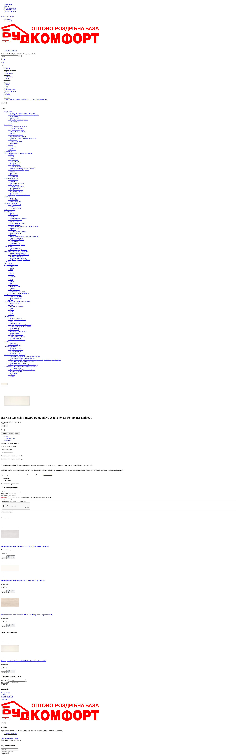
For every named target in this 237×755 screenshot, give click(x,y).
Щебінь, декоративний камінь (18, 293)
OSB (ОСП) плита (14, 303)
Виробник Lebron (14, 166)
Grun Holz (12, 198)
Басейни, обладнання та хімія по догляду (21, 113)
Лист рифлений (14, 328)
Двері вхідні (12, 343)
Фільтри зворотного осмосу (17, 363)
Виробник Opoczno (15, 351)
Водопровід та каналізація (17, 231)
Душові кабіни (13, 221)
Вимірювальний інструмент (17, 126)
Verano (11, 148)
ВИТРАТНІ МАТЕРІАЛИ (17, 131)
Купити (17, 433)
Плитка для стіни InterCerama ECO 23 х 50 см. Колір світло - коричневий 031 (26, 615)
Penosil (11, 275)
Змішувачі (12, 230)
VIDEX (11, 158)
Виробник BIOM (14, 163)
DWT (10, 270)
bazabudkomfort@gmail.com (9, 738)
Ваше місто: (4, 493)
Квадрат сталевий (14, 323)
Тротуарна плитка (14, 208)
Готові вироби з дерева (16, 306)
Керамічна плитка (10, 346)
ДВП (10, 308)
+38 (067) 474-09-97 (10, 50)
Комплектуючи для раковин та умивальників (23, 226)
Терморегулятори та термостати (19, 195)
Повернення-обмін (10, 9)
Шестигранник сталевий (16, 340)
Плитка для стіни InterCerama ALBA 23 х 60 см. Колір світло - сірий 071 (25, 546)
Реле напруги (13, 176)
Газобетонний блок (15, 296)
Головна (7, 68)
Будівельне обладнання (16, 130)
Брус (10, 305)
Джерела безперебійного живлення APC (21, 168)
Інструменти (8, 125)
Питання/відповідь (10, 8)
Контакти (7, 80)
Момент (11, 288)
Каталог (3, 694)
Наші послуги (8, 73)
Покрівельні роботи (15, 371)
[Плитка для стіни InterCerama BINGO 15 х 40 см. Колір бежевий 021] (4, 387)
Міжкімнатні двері (14, 345)
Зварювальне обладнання (17, 136)
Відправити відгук (6, 511)
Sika (10, 278)
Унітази (11, 216)
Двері (6, 341)
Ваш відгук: (4, 495)
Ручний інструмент (15, 141)
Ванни (11, 213)
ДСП (10, 311)
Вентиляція (12, 181)
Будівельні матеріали (11, 265)
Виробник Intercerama (15, 350)
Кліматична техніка (10, 178)
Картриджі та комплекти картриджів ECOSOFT (24, 356)
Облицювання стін (15, 298)
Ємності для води (14, 233)
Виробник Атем (14, 353)
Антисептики (13, 241)
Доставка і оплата (10, 11)
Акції (6, 71)
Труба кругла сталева (15, 335)
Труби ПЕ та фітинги (15, 238)
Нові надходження (10, 70)
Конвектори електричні (16, 183)
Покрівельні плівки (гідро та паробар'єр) (21, 370)
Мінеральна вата (14, 248)
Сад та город (8, 111)
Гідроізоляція (13, 285)
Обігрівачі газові (14, 188)
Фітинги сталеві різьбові (16, 245)
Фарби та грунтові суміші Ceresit (19, 260)
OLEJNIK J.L (13, 143)
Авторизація (8, 21)
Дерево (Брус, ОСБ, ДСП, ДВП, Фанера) (17, 301)
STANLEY (12, 146)
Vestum (11, 156)
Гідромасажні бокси (15, 220)
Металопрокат (9, 316)
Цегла (10, 300)
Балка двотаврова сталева (17, 320)
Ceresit (11, 268)
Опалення (12, 235)
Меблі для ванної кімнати (17, 223)
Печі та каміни (13, 193)
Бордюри (11, 206)
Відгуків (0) (8, 440)
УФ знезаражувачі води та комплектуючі (21, 358)
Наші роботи (8, 76)
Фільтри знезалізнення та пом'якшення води (22, 365)
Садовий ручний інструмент (18, 120)
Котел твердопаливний (16, 186)
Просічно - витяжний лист (17, 331)
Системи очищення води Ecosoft (14, 355)
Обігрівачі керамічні (15, 191)
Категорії (7, 84)
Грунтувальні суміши (15, 256)
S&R (10, 145)
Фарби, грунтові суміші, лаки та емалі (16, 251)
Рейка (10, 313)
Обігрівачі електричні (15, 190)
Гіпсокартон (8, 263)
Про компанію (5, 693)
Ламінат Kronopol (14, 201)
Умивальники (13, 215)
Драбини (11, 133)
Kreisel (11, 273)
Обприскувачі (13, 116)
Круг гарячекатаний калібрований (19, 325)
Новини (7, 78)
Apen (10, 266)
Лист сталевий (13, 330)
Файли (6, 6)
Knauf (10, 271)
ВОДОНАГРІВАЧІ (14, 228)
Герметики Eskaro (14, 286)
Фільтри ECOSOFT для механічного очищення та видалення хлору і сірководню (34, 360)
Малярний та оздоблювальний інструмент (22, 138)
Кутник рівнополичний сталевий (19, 326)
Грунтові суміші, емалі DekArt (18, 255)
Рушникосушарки (14, 243)
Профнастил (12, 373)
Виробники (8, 4)
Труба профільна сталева (16, 336)
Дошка (11, 310)
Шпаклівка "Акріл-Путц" (17, 291)
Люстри (11, 171)
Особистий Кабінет (7, 698)
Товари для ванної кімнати (17, 218)
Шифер (11, 376)
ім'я (2, 492)
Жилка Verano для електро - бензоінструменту (23, 115)
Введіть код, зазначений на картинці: (14, 501)
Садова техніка (13, 118)
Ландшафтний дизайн (11, 203)
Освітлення (12, 173)
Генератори (8, 151)
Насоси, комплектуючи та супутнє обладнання (23, 236)
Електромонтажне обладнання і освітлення (18, 153)
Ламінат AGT (13, 200)
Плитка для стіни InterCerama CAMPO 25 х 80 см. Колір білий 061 (23, 580)
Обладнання (12, 140)
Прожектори (13, 175)
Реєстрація (7, 19)
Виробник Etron (14, 165)
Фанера (11, 315)
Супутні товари (14, 290)
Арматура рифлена (15, 318)
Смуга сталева (13, 333)
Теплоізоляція (8, 246)
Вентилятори (13, 180)
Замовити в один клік (7, 433)
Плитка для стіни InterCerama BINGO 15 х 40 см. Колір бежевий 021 (26, 99)
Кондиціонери (13, 185)
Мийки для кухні (14, 225)
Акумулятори (13, 160)
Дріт (10, 321)
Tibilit (10, 280)
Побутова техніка (9, 210)
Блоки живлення (14, 161)
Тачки (10, 123)
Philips (11, 155)
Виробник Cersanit (14, 348)
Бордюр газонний (14, 205)
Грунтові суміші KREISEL (17, 253)
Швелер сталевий (14, 338)
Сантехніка (8, 211)
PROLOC (12, 276)
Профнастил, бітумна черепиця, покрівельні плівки (20, 366)
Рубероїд (11, 375)
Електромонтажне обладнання (18, 170)
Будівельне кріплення (15, 128)
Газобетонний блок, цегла (12, 295)
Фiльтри (3, 102)
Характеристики (9, 438)
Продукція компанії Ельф (17, 258)
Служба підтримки (7, 696)
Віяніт (11, 283)
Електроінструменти (15, 135)
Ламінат (7, 196)
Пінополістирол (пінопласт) (17, 250)
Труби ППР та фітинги (16, 240)
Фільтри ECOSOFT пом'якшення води (21, 361)
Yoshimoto (12, 150)
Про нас (7, 75)
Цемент (6, 261)
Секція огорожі (13, 121)
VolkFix (11, 281)
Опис (6, 437)
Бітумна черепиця (14, 368)
